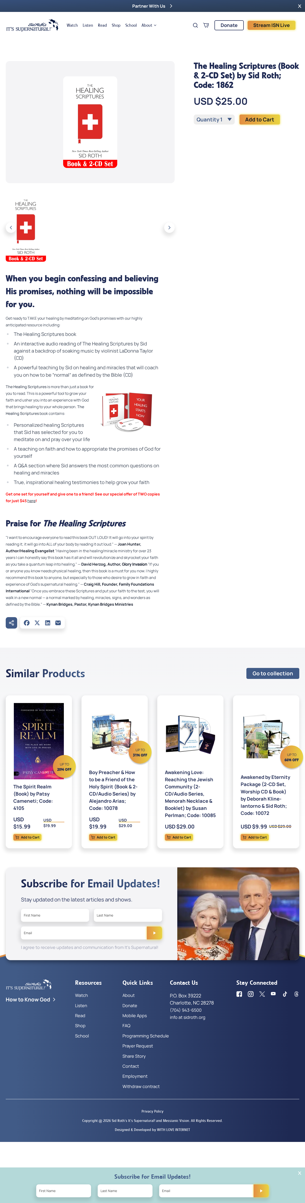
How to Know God (28, 999)
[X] (37, 623)
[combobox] (214, 120)
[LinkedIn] (48, 623)
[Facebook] (27, 623)
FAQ (126, 1025)
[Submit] (154, 933)
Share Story (134, 1056)
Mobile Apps (134, 1015)
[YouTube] (273, 994)
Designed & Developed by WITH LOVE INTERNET (152, 1129)
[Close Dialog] (299, 1173)
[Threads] (296, 994)
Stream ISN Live (271, 25)
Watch (72, 25)
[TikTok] (285, 994)
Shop (116, 25)
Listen (88, 25)
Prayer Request (137, 1046)
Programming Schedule (145, 1036)
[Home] (32, 25)
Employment (134, 1076)
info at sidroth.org (187, 1017)
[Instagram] (251, 994)
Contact (130, 1066)
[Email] (58, 623)
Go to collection (273, 673)
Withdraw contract (141, 1086)
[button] (299, 6)
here (31, 500)
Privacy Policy (152, 1111)
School (131, 25)
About (147, 25)
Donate (229, 25)
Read (102, 25)
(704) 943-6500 (186, 1010)
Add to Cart (259, 119)
